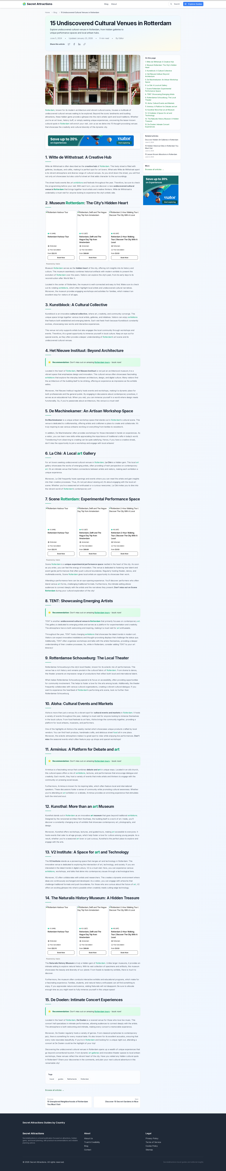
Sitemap (149, 1150)
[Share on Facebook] (74, 44)
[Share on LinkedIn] (79, 44)
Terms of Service (153, 1142)
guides (60, 1079)
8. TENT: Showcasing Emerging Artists (159, 94)
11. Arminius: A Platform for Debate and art (161, 106)
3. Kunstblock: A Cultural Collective (158, 71)
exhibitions (78, 182)
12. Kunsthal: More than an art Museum (159, 110)
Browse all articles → (54, 1090)
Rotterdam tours (102, 362)
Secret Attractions (39, 4)
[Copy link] (84, 44)
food (115, 732)
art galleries (94, 1053)
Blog (106, 4)
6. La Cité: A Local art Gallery (156, 85)
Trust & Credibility (92, 1142)
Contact (87, 1150)
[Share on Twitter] (69, 44)
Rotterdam (49, 110)
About (114, 4)
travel (52, 1079)
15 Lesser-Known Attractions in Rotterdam (161, 154)
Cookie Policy (152, 1146)
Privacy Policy (152, 1138)
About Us (88, 1138)
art (79, 453)
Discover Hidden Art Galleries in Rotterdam (161, 140)
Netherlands (72, 1079)
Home (47, 12)
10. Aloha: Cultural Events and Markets (159, 103)
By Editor (120, 38)
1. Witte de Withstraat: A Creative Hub (159, 62)
